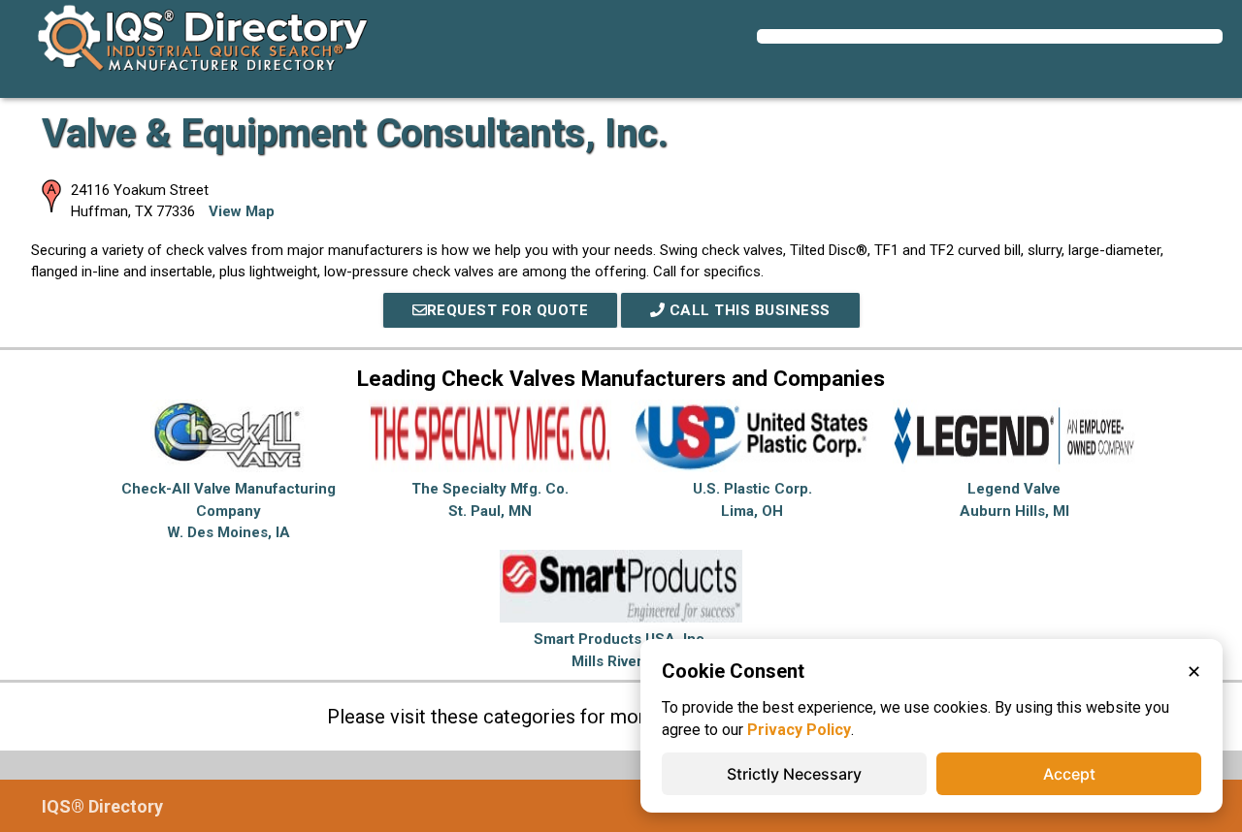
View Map (242, 211)
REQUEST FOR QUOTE (508, 310)
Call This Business (748, 310)
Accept (1069, 774)
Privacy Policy (799, 729)
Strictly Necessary (794, 774)
